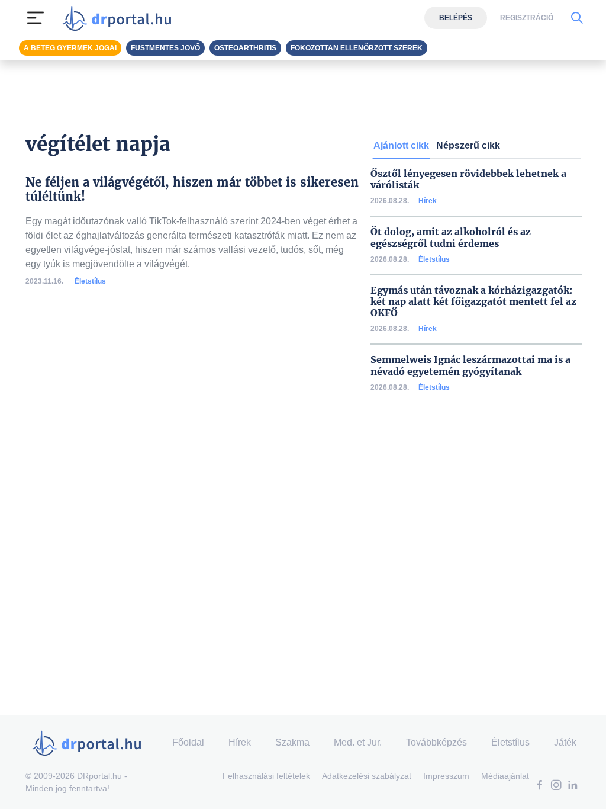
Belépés (455, 18)
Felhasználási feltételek (266, 776)
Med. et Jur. (358, 742)
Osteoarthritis (245, 48)
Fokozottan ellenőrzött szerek (357, 48)
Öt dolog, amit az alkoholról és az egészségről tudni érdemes (450, 237)
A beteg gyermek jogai (70, 48)
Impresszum (446, 776)
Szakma (292, 742)
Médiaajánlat (505, 776)
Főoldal (188, 742)
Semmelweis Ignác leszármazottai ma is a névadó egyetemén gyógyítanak (470, 365)
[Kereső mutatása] (576, 18)
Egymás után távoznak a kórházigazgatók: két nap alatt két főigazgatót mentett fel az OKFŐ (473, 302)
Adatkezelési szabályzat (366, 776)
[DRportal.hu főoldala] (120, 18)
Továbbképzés (436, 742)
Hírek (427, 201)
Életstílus (90, 281)
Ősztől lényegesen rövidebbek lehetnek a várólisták (468, 179)
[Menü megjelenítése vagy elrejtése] (35, 18)
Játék (565, 742)
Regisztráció (526, 18)
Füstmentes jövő (165, 48)
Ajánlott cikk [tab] (401, 145)
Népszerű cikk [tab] (468, 145)
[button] (539, 786)
